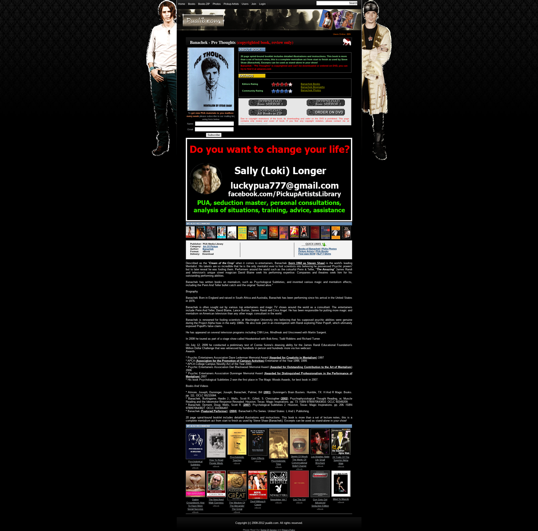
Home (181, 4)
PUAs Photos (329, 248)
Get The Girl (299, 499)
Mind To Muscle (341, 499)
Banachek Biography (313, 87)
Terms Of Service (268, 530)
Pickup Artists (231, 4)
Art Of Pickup (210, 246)
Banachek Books (310, 84)
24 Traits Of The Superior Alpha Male (340, 460)
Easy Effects (257, 458)
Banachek (208, 249)
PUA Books (322, 251)
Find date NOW (306, 253)
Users (245, 4)
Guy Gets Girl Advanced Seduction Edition (320, 502)
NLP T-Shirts (324, 253)
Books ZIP (204, 4)
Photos (217, 4)
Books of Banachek (309, 248)
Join (253, 4)
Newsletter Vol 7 (278, 499)
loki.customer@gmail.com (254, 123)
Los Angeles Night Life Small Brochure (320, 459)
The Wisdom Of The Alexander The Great (237, 505)
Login (262, 4)
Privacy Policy (288, 530)
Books (191, 4)
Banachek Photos (311, 90)
